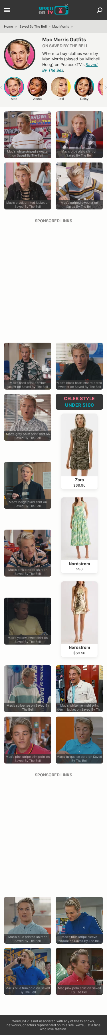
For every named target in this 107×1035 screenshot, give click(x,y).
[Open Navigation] (7, 10)
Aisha (37, 99)
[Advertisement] (53, 281)
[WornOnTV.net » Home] (53, 10)
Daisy (84, 99)
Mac (14, 99)
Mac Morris (60, 26)
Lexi (61, 99)
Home (8, 26)
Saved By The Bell (33, 26)
